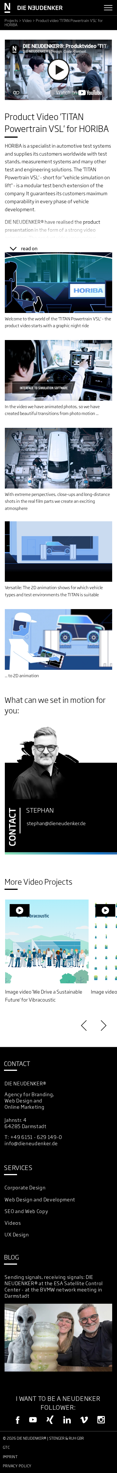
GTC (6, 1447)
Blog (11, 1257)
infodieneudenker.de (31, 1143)
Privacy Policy (17, 1466)
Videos (13, 1223)
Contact (17, 1063)
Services (18, 1167)
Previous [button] (85, 1025)
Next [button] (103, 1025)
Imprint (10, 1456)
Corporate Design (25, 1188)
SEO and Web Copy (26, 1211)
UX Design (17, 1235)
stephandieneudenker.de (56, 823)
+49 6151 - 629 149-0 (36, 1137)
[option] (47, 952)
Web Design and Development (40, 1200)
